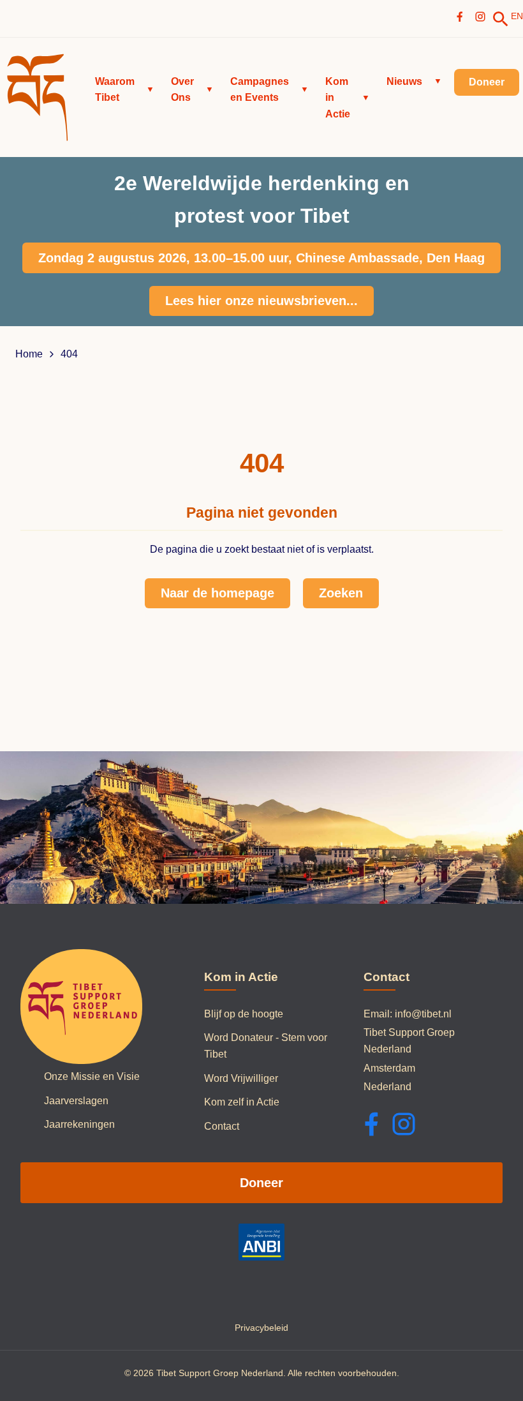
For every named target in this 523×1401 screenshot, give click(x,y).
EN (517, 16)
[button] (124, 89)
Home (29, 354)
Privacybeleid (261, 1327)
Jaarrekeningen (79, 1124)
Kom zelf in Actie (241, 1102)
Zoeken (341, 593)
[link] (500, 19)
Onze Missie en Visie (92, 1076)
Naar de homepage (217, 593)
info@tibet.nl (423, 1013)
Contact (221, 1126)
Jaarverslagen (76, 1100)
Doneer (261, 1183)
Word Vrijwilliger (241, 1078)
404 (69, 354)
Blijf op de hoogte (243, 1013)
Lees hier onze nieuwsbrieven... (261, 301)
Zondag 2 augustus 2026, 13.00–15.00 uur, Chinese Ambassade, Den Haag (261, 258)
